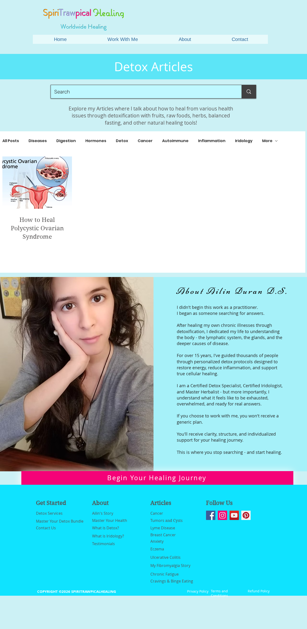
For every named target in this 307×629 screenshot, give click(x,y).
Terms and (219, 591)
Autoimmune (175, 140)
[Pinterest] (246, 515)
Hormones (95, 140)
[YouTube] (234, 515)
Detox (122, 140)
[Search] (249, 91)
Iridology (244, 140)
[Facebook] (210, 515)
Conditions (219, 595)
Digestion (66, 140)
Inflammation (211, 140)
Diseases (38, 140)
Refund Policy (259, 591)
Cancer (145, 140)
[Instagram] (222, 515)
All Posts (10, 140)
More (267, 140)
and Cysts (166, 520)
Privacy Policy (197, 591)
